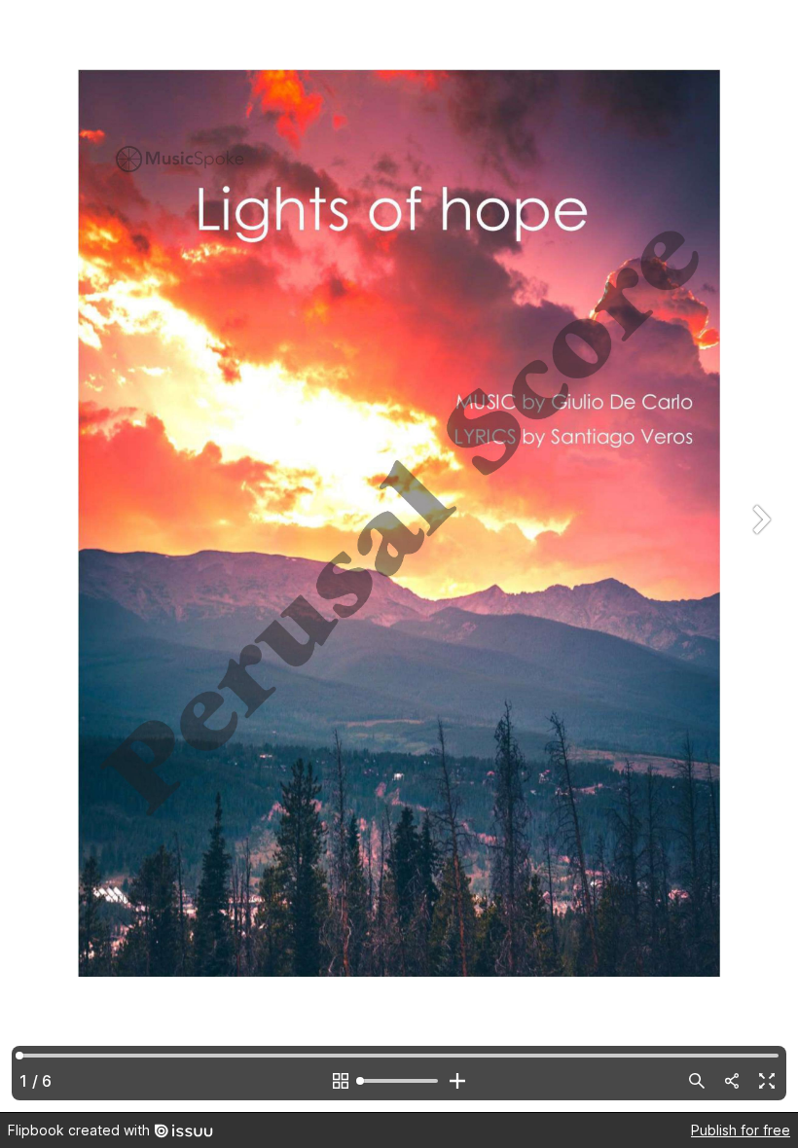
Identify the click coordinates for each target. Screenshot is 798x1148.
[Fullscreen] (766, 1080)
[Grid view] (340, 1080)
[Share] (731, 1080)
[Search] (696, 1080)
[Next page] (759, 556)
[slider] (399, 1081)
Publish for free (740, 1130)
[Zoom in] (457, 1080)
